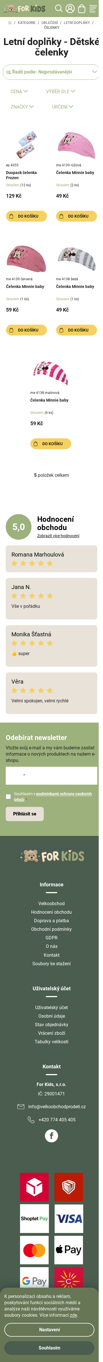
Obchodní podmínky (51, 929)
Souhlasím (49, 1348)
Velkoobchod (51, 903)
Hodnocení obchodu (51, 912)
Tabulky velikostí (51, 1041)
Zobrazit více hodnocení (58, 535)
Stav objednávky (51, 1024)
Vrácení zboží (51, 1033)
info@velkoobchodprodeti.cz (57, 1106)
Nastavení (49, 1329)
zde (73, 1315)
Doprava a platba (51, 920)
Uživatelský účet (51, 1007)
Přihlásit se (24, 814)
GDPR (51, 937)
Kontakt (52, 955)
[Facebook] (51, 1135)
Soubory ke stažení (51, 963)
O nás (52, 946)
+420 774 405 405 (57, 1119)
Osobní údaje (51, 1016)
